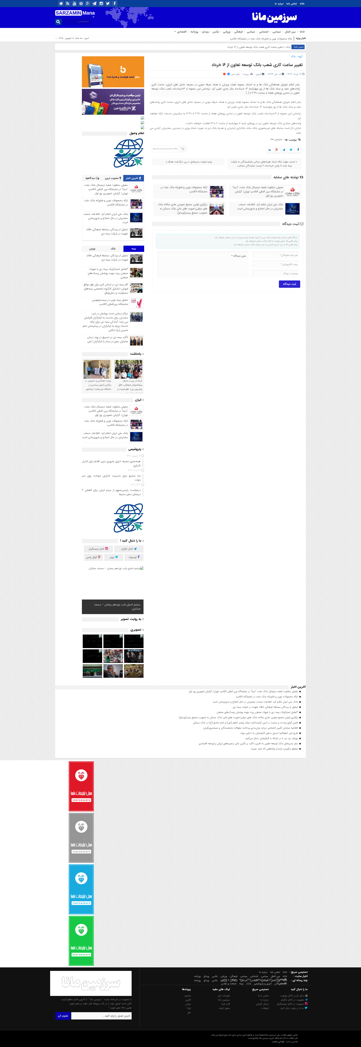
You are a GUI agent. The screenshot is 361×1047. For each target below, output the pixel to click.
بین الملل (290, 32)
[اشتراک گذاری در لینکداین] (270, 150)
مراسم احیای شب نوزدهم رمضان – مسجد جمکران (117, 606)
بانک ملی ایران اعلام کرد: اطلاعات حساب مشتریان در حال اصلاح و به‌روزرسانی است (260, 206)
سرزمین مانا (276, 139)
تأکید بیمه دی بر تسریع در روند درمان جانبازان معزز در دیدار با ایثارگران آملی (107, 339)
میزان (188, 1004)
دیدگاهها (91, 178)
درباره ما (279, 4)
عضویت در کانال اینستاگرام (291, 1004)
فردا (189, 1008)
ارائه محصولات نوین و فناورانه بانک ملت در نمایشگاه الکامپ (184, 189)
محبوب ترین (112, 178)
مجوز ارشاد (224, 1008)
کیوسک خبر (224, 996)
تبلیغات (265, 1008)
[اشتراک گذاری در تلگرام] (284, 150)
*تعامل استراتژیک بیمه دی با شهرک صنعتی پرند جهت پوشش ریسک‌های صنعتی (108, 273)
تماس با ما (263, 996)
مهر (189, 1012)
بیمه (133, 249)
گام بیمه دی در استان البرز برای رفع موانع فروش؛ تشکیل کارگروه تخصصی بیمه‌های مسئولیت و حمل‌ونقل (106, 288)
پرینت (246, 74)
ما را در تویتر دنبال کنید (292, 1008)
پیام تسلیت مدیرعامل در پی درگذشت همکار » (189, 162)
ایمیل (258, 74)
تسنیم (188, 996)
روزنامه (194, 32)
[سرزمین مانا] (91, 995)
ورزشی (226, 32)
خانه (302, 4)
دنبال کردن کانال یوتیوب (292, 996)
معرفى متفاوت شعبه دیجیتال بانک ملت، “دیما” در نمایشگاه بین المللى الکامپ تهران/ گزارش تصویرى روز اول (257, 191)
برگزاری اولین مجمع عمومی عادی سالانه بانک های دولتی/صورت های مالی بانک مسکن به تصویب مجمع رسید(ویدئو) (182, 208)
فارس (188, 1000)
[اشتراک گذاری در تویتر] (291, 150)
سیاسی (276, 32)
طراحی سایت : (277, 1041)
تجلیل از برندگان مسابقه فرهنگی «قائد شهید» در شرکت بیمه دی (107, 231)
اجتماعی (263, 32)
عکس (215, 32)
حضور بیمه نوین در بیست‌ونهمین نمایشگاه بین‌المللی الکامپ (110, 302)
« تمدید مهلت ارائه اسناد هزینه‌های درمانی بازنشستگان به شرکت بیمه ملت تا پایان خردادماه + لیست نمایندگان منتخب (264, 164)
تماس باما (291, 4)
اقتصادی (182, 32)
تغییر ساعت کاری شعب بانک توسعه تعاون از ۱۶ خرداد (257, 65)
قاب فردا (225, 1004)
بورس (92, 249)
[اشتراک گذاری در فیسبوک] (298, 150)
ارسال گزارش (262, 1004)
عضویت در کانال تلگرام (293, 1000)
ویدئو (205, 32)
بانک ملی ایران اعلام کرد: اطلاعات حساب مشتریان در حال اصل (260, 39)
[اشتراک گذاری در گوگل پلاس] (276, 150)
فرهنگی (238, 32)
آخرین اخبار (132, 178)
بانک (287, 47)
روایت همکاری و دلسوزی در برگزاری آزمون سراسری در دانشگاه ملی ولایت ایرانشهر (98, 385)
